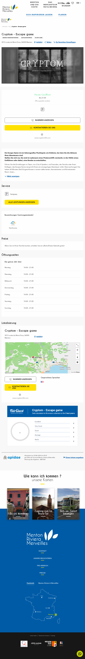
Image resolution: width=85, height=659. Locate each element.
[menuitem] (10, 8)
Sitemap (53, 635)
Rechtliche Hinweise (44, 635)
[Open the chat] (80, 654)
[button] (68, 3)
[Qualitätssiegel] (24, 644)
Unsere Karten (33, 635)
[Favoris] (73, 3)
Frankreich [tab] (30, 583)
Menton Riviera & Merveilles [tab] (48, 583)
